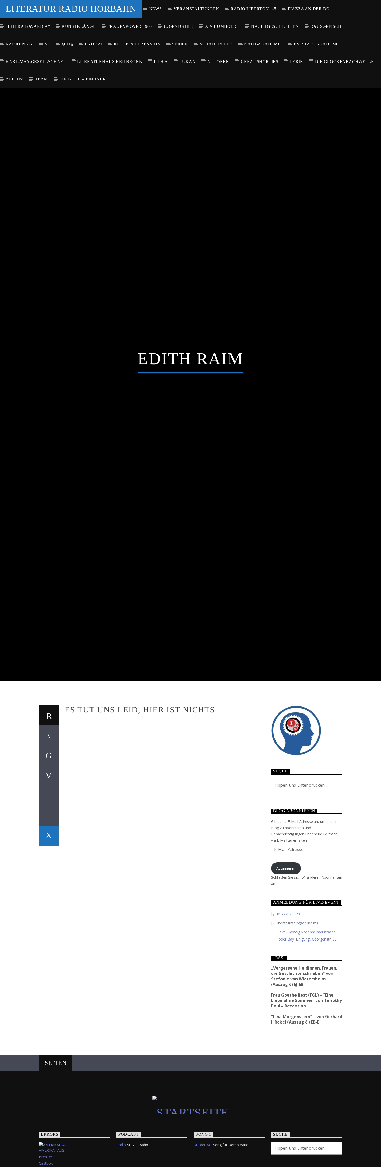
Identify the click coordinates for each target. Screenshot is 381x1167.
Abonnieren (285, 919)
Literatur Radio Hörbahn (71, 8)
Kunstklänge (79, 26)
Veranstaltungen (196, 8)
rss (279, 1009)
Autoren (218, 61)
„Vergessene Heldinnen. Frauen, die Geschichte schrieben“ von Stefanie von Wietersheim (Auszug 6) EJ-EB (304, 1028)
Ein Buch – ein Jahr (82, 79)
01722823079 (288, 965)
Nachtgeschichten (275, 26)
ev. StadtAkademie (317, 44)
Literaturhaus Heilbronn (109, 61)
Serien (180, 44)
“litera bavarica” (28, 26)
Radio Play (19, 44)
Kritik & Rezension (137, 44)
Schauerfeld (216, 44)
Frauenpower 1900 (129, 26)
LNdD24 (93, 44)
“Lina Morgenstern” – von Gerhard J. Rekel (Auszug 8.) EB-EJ (306, 1071)
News (155, 8)
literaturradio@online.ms (297, 974)
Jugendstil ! (179, 26)
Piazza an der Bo (309, 8)
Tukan (188, 61)
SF (47, 44)
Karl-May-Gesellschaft (36, 61)
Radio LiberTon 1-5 (253, 8)
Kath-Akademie (263, 44)
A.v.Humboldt (222, 26)
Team (41, 79)
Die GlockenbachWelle (344, 61)
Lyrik (297, 61)
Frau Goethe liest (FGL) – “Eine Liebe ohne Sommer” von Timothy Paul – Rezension (306, 1052)
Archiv (14, 79)
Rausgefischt (327, 26)
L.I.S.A (161, 61)
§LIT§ (67, 44)
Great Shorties (259, 61)
